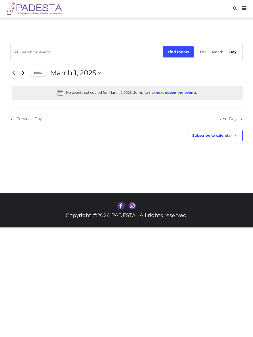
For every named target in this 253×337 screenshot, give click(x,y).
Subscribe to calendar (212, 135)
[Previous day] (13, 73)
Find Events (178, 52)
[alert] (127, 92)
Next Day (227, 118)
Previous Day (29, 118)
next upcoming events (176, 92)
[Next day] (23, 73)
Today (38, 73)
